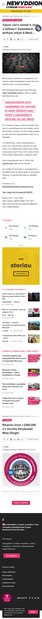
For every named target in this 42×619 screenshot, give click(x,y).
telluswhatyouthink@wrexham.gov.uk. (17, 187)
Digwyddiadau (7, 302)
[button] (33, 612)
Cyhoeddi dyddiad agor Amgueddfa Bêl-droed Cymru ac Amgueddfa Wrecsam (14, 358)
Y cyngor (17, 20)
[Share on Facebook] (7, 39)
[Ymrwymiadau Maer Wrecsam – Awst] (34, 338)
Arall (3, 315)
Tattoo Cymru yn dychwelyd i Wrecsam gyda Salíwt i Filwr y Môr (14, 296)
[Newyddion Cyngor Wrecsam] (7, 598)
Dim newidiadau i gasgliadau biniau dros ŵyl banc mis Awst (14, 386)
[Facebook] (11, 227)
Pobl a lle (7, 20)
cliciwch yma (7, 163)
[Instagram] (11, 237)
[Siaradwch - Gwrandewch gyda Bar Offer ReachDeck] (38, 28)
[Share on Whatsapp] (14, 39)
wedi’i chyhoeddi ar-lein (12, 93)
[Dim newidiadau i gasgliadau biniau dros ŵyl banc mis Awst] (34, 386)
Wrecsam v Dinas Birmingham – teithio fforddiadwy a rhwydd (11, 372)
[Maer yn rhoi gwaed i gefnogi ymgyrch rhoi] (34, 312)
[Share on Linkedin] (18, 39)
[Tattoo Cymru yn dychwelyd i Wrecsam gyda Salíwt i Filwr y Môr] (34, 297)
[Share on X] (11, 39)
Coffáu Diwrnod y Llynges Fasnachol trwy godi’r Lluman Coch (13, 400)
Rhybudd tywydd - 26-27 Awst (21, 11)
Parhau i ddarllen (21, 503)
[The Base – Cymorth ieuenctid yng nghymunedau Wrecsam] (34, 325)
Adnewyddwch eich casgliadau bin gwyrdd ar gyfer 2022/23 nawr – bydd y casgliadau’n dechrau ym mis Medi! (20, 111)
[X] (30, 227)
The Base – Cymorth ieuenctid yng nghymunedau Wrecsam (13, 325)
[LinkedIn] (30, 237)
